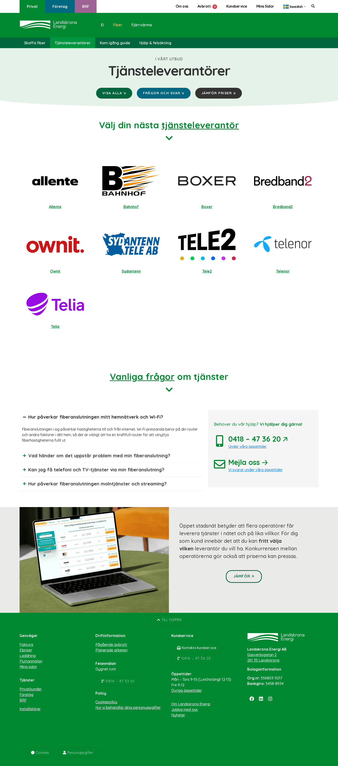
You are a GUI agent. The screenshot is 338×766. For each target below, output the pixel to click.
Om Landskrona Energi (190, 704)
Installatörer (30, 709)
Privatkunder (31, 689)
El (102, 25)
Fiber (117, 25)
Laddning (28, 655)
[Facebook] (251, 698)
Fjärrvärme (142, 25)
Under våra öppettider (247, 446)
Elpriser (26, 650)
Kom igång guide (115, 43)
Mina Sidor (265, 6)
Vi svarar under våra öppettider (255, 469)
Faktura (26, 644)
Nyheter (178, 715)
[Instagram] (270, 698)
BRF (85, 6)
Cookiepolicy (106, 702)
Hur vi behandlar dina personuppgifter (128, 707)
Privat (32, 6)
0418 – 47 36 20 (258, 438)
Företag (59, 6)
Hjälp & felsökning (155, 43)
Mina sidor (28, 666)
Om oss (182, 6)
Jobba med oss (184, 709)
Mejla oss (248, 462)
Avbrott (204, 6)
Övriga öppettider (186, 690)
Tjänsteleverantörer (73, 43)
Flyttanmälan (31, 661)
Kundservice (236, 6)
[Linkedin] (261, 698)
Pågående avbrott (111, 644)
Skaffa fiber (35, 43)
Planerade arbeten (111, 650)
